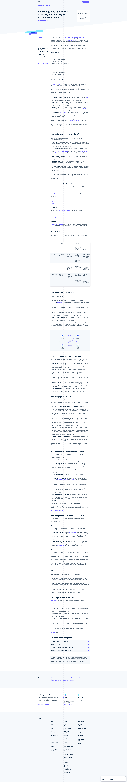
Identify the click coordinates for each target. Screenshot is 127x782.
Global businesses (67, 729)
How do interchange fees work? (43, 46)
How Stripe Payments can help (43, 58)
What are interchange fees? (43, 39)
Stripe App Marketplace (68, 757)
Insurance (66, 745)
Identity (52, 736)
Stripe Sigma (53, 750)
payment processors (74, 120)
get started (53, 632)
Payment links (53, 743)
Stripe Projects (66, 770)
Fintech (65, 740)
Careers (79, 740)
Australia (54, 203)
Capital (52, 725)
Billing (52, 724)
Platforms (66, 735)
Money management (67, 734)
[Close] (125, 777)
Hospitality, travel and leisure (69, 743)
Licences (79, 731)
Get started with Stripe (42, 20)
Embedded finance (67, 727)
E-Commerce (66, 725)
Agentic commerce (67, 722)
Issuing (52, 739)
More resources (41, 5)
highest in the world (61, 545)
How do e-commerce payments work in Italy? (60, 679)
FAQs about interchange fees (43, 60)
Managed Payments (54, 742)
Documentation (67, 763)
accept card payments (71, 40)
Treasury (52, 754)
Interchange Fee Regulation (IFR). (72, 553)
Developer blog (67, 772)
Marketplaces (66, 732)
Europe (53, 201)
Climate (52, 728)
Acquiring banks (62, 112)
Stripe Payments (54, 600)
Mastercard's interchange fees (63, 210)
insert (83, 149)
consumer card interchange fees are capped (60, 177)
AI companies (66, 738)
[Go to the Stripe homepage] (39, 718)
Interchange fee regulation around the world (42, 57)
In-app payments (67, 731)
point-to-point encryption (62, 479)
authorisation (60, 302)
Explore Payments (67, 704)
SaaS (65, 736)
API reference (66, 765)
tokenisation (72, 479)
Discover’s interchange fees (57, 224)
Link (51, 740)
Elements (52, 734)
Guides (79, 720)
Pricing (65, 1)
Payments (48, 5)
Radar (52, 747)
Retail (65, 752)
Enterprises (66, 720)
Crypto (52, 731)
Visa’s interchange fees (56, 193)
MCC (75, 159)
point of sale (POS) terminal (62, 151)
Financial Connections (54, 735)
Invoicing (52, 738)
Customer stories (81, 721)
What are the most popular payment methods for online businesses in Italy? (66, 677)
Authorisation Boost (54, 722)
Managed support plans (82, 750)
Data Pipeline (53, 732)
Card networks (54, 88)
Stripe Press (80, 743)
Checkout (52, 727)
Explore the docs (81, 701)
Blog (78, 722)
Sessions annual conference (82, 725)
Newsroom (79, 741)
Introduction (40, 37)
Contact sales (85, 1)
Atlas (52, 721)
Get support (80, 748)
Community (80, 724)
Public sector (66, 750)
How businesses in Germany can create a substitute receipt (63, 680)
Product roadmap (81, 739)
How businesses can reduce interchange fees (43, 54)
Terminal (52, 753)
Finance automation (67, 728)
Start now (40, 704)
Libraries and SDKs (67, 769)
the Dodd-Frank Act (73, 532)
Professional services (68, 749)
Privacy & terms (80, 727)
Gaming (65, 742)
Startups (65, 721)
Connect (52, 729)
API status (66, 766)
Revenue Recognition (54, 749)
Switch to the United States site (107, 779)
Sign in (79, 1)
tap (87, 149)
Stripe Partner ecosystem (68, 758)
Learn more (80, 20)
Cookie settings (80, 733)
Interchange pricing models (43, 51)
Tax (51, 752)
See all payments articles (42, 679)
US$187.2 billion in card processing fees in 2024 (73, 37)
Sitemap (79, 732)
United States (55, 199)
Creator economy (67, 739)
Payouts (52, 746)
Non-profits (66, 747)
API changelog (66, 768)
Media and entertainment (68, 746)
